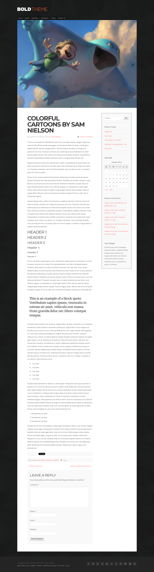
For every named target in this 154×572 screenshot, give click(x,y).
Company (35, 18)
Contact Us (61, 18)
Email (32, 520)
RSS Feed (61, 566)
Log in (67, 566)
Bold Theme (77, 9)
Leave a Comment (86, 137)
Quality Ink (108, 132)
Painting (49, 460)
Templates (44, 18)
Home (21, 18)
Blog (53, 18)
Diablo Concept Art (36, 466)
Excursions (108, 149)
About (27, 18)
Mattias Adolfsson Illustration (80, 466)
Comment (34, 485)
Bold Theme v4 (22, 566)
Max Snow (108, 136)
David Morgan (56, 137)
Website (33, 529)
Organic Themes (36, 566)
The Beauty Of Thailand (112, 140)
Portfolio (55, 460)
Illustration (41, 460)
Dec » (111, 190)
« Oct (106, 190)
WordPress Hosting (49, 566)
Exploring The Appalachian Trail (115, 144)
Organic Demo (109, 203)
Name (33, 511)
